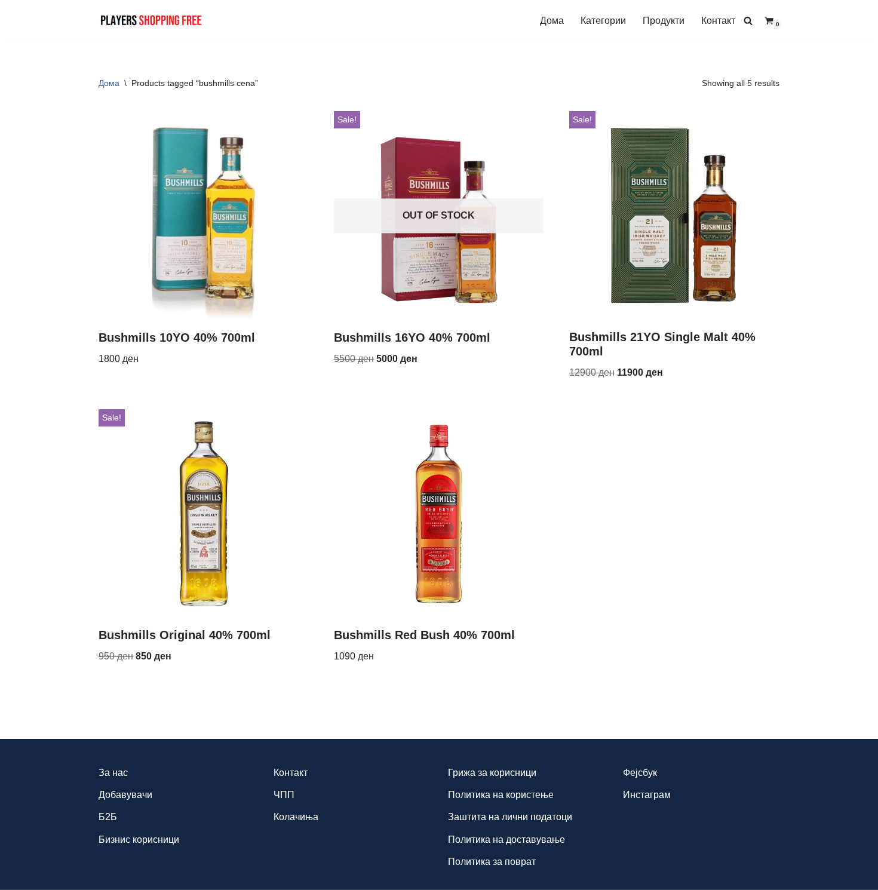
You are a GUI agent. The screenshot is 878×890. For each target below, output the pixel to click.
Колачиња (296, 817)
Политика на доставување (506, 839)
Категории (603, 21)
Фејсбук (640, 773)
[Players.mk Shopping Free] (152, 20)
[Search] (748, 20)
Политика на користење (501, 795)
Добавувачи (125, 795)
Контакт (718, 21)
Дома (552, 21)
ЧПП (284, 795)
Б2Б (108, 817)
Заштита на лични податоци (510, 817)
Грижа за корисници (492, 773)
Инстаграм (647, 795)
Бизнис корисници (139, 839)
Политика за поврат (492, 862)
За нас (113, 773)
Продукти (663, 21)
